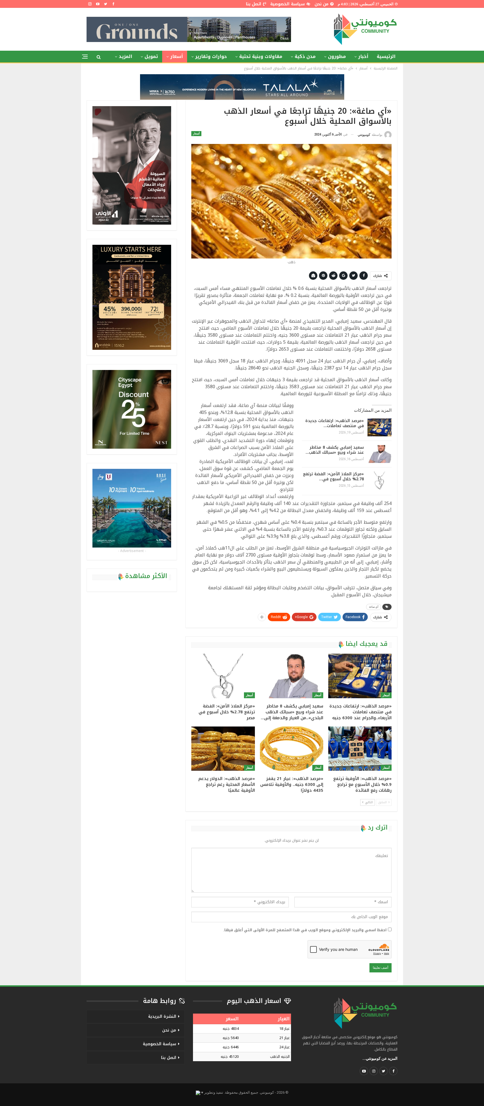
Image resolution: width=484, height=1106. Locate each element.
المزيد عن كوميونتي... (379, 1058)
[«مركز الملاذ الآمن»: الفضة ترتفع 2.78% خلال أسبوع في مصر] (379, 481)
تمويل (151, 56)
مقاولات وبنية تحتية (260, 56)
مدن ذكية (305, 56)
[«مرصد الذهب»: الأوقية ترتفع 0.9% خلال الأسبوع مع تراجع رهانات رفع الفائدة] (360, 749)
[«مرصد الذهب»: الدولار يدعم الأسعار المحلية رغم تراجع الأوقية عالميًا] (223, 749)
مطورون (337, 56)
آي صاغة (373, 606)
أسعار (176, 56)
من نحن (322, 4)
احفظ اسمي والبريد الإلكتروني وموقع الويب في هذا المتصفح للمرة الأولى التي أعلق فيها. (305, 930)
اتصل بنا (253, 4)
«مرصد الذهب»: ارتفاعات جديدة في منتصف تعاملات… (334, 423)
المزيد (125, 56)
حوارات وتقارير (211, 56)
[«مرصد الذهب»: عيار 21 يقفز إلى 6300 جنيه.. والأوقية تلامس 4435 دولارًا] (291, 749)
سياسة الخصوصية (287, 4)
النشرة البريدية (162, 1016)
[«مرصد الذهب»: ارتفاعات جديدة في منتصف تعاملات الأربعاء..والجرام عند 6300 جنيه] (379, 427)
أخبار (363, 56)
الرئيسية (386, 56)
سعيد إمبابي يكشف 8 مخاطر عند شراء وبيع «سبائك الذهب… (335, 450)
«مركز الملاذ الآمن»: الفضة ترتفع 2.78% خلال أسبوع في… (333, 476)
